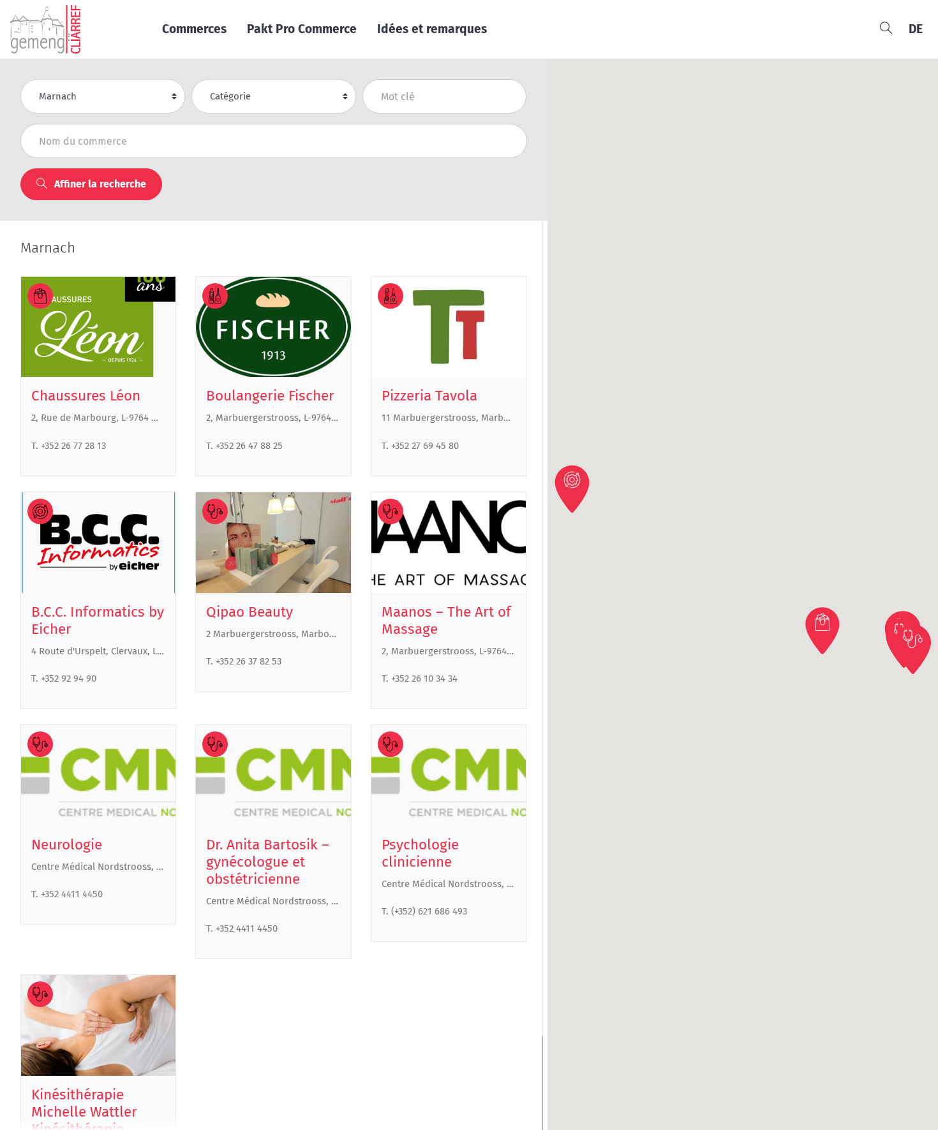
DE (916, 29)
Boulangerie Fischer (270, 395)
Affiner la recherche (99, 184)
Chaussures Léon (85, 395)
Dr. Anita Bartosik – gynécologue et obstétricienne (267, 862)
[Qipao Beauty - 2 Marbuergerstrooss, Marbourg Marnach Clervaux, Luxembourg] (273, 542)
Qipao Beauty (249, 611)
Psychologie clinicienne (420, 853)
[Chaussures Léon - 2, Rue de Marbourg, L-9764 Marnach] (98, 327)
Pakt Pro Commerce (302, 29)
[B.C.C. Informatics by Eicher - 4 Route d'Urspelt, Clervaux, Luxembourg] (98, 542)
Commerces (194, 29)
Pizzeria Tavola (429, 395)
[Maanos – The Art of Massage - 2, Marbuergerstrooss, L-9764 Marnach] (448, 542)
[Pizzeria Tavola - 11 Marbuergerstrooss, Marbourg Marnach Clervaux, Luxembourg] (448, 327)
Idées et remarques (432, 29)
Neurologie (66, 844)
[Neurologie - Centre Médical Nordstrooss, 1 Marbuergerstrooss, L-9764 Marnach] (98, 775)
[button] (823, 630)
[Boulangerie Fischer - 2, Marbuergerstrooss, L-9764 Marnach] (273, 327)
